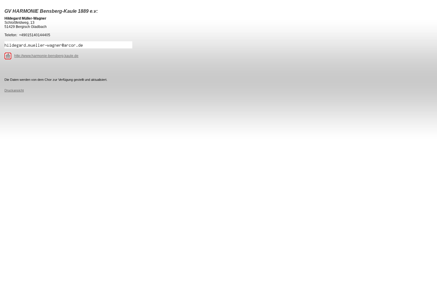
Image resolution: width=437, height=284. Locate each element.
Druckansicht (14, 90)
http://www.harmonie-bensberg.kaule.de (46, 56)
